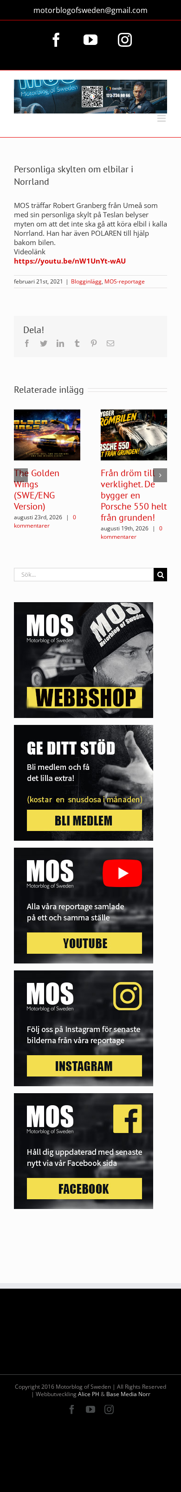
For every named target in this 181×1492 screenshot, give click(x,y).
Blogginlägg (86, 281)
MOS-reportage (124, 281)
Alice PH (88, 1394)
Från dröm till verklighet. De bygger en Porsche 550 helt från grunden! (134, 495)
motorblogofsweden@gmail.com (90, 10)
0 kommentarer (45, 521)
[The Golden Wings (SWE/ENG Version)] (47, 434)
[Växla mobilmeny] (162, 118)
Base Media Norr (128, 1394)
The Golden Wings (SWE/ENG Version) (36, 489)
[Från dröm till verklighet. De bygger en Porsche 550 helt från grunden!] (134, 434)
